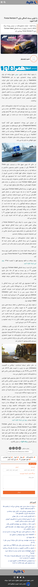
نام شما (33, 467)
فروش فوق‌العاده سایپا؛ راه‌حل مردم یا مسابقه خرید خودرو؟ (19, 552)
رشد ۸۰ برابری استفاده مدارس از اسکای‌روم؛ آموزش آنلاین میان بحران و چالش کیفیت (20, 520)
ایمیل (16, 467)
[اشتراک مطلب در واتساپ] (10, 448)
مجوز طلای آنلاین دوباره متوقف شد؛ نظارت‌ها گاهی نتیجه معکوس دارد (20, 528)
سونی (16, 74)
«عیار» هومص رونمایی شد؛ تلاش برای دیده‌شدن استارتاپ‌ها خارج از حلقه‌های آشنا (21, 512)
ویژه (21, 457)
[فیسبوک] (13, 448)
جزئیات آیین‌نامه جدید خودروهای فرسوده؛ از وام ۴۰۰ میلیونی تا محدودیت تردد (20, 557)
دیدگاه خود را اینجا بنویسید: (27, 473)
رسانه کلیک (24, 442)
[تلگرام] (19, 448)
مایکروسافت (30, 457)
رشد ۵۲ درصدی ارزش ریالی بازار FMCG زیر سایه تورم (19, 545)
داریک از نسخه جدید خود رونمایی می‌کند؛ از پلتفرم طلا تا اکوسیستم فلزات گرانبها (19, 507)
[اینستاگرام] (14, 578)
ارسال (19, 492)
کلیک (9, 580)
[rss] (23, 578)
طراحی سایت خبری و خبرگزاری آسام (17, 584)
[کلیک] (31, 2)
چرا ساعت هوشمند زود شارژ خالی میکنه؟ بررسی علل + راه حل (19, 541)
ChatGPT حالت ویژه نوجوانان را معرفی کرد (22, 535)
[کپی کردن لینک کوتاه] (19, 451)
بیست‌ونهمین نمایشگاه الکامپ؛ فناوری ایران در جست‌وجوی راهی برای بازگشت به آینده (21, 562)
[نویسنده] (33, 59)
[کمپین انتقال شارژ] (19, 68)
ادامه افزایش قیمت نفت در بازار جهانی (23, 516)
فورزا (15, 457)
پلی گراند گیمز (12, 459)
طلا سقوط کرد (30, 537)
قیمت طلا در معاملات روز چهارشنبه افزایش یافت (20, 524)
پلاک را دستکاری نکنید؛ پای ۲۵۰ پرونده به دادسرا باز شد (18, 532)
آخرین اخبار (33, 502)
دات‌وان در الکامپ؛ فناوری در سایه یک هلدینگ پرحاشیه (18, 548)
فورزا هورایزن (7, 457)
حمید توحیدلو (25, 59)
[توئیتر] (16, 448)
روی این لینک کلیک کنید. (19, 420)
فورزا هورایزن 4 (24, 459)
